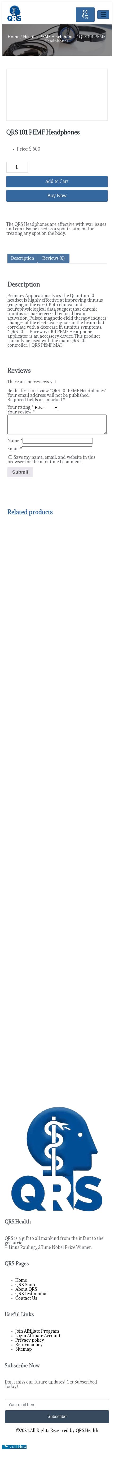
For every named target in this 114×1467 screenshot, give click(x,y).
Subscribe (57, 1416)
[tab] (22, 258)
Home (13, 37)
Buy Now (57, 195)
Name (15, 441)
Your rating (20, 407)
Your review (21, 412)
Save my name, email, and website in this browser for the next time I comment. (51, 459)
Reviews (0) (53, 258)
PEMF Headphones (57, 37)
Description (22, 258)
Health (29, 37)
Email (14, 449)
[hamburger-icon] (103, 14)
